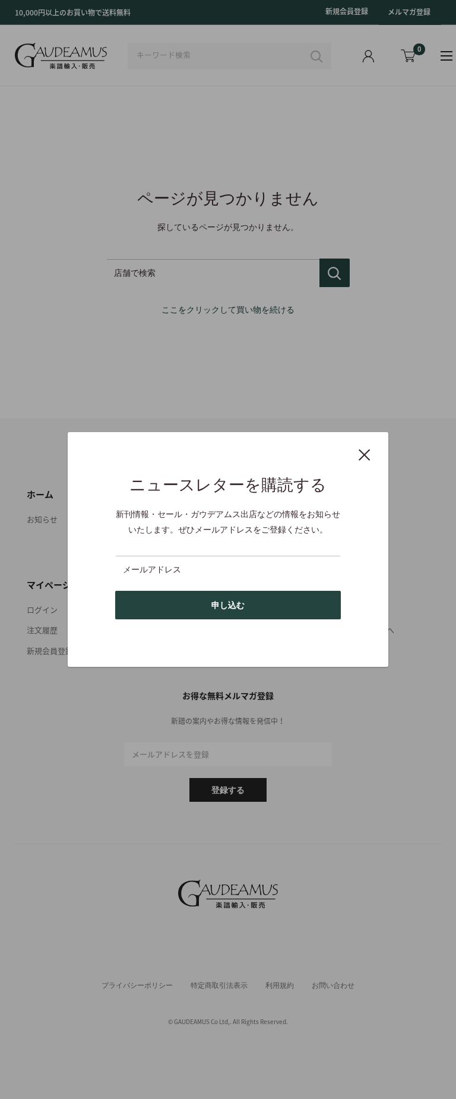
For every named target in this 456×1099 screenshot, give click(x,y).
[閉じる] (364, 454)
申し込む (228, 605)
